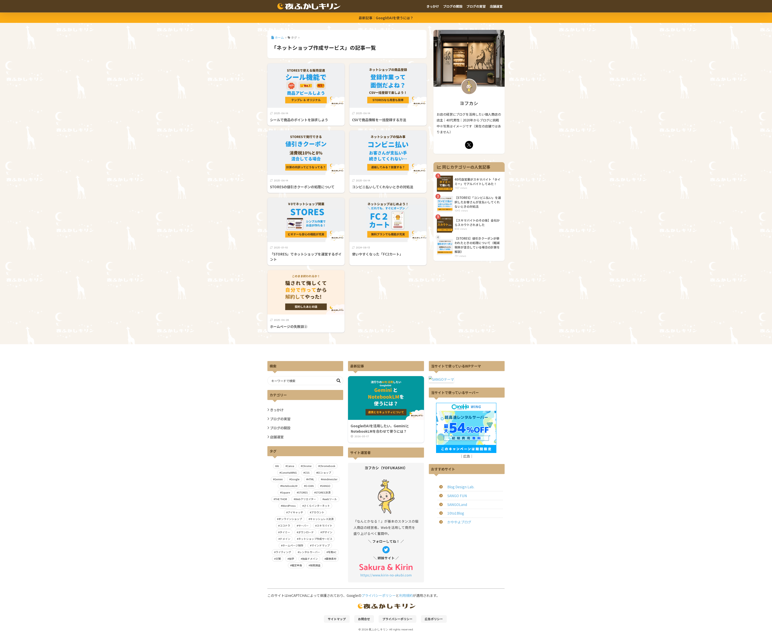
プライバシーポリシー (378, 595)
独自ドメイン (310, 559)
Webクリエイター (305, 499)
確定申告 (297, 565)
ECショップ (324, 472)
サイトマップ (337, 619)
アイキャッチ (295, 512)
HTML (311, 479)
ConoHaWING (289, 472)
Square (285, 492)
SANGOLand (457, 504)
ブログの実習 (476, 6)
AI (278, 466)
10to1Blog (455, 513)
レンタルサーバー (309, 552)
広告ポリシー (434, 619)
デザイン (327, 532)
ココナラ (285, 525)
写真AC (332, 552)
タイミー (285, 532)
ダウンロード (306, 532)
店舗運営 (496, 6)
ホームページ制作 (292, 545)
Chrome (307, 466)
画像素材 (331, 559)
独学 (291, 559)
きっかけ (432, 6)
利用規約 (406, 595)
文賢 (278, 559)
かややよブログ (459, 521)
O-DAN (309, 486)
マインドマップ (320, 545)
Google (295, 479)
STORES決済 (323, 492)
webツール (330, 499)
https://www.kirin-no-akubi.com (386, 575)
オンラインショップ (290, 519)
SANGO (325, 486)
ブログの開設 (452, 6)
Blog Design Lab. (460, 486)
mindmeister (330, 479)
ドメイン (285, 539)
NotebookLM (289, 486)
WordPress (289, 506)
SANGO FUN (457, 495)
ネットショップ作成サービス (315, 539)
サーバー (303, 525)
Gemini (278, 479)
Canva (290, 466)
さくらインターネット (317, 506)
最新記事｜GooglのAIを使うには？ (386, 17)
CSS (307, 472)
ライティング (283, 552)
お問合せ (364, 619)
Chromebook (327, 466)
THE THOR (281, 499)
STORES (303, 492)
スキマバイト (324, 525)
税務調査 (315, 565)
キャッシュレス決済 (322, 519)
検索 (338, 380)
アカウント (317, 512)
